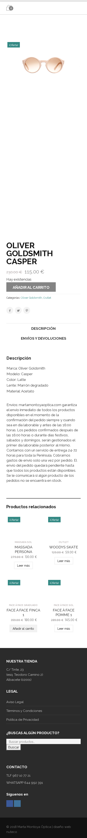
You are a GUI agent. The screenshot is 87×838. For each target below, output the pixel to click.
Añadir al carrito (31, 287)
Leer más (23, 565)
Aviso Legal (15, 702)
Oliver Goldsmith (31, 297)
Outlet (47, 297)
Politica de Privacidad (22, 720)
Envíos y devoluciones (43, 338)
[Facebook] (9, 803)
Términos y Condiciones (24, 711)
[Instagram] (17, 803)
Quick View (23, 534)
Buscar (13, 747)
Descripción (43, 328)
